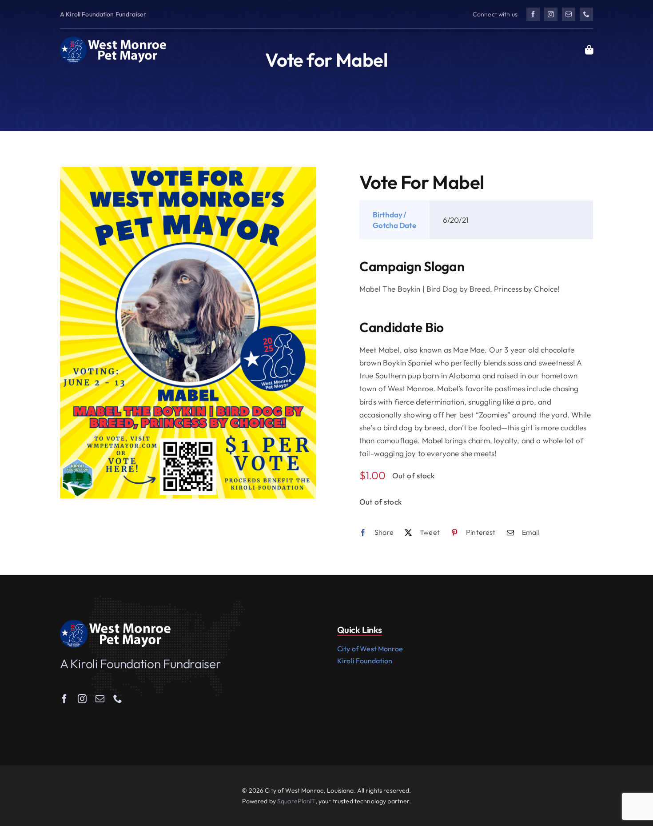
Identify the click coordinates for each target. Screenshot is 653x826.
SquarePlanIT (296, 801)
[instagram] (550, 14)
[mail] (568, 14)
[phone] (586, 14)
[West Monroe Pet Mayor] (113, 39)
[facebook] (533, 14)
